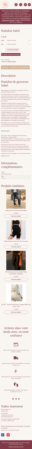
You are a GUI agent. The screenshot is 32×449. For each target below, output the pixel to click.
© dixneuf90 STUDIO (13, 442)
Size (2, 44)
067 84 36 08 (4, 413)
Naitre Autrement (5, 4)
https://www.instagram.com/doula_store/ (8, 434)
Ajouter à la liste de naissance (11, 54)
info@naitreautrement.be (7, 415)
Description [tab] (5, 67)
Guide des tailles (5, 130)
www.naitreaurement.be (7, 416)
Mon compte (16, 4)
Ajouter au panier (12, 49)
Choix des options (16, 216)
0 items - (25, 4)
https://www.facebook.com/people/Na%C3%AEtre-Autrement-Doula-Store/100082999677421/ (2, 434)
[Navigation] (29, 4)
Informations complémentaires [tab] (19, 67)
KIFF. (28, 442)
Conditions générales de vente (16, 446)
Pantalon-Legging (11, 61)
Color (2, 40)
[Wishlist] (20, 4)
